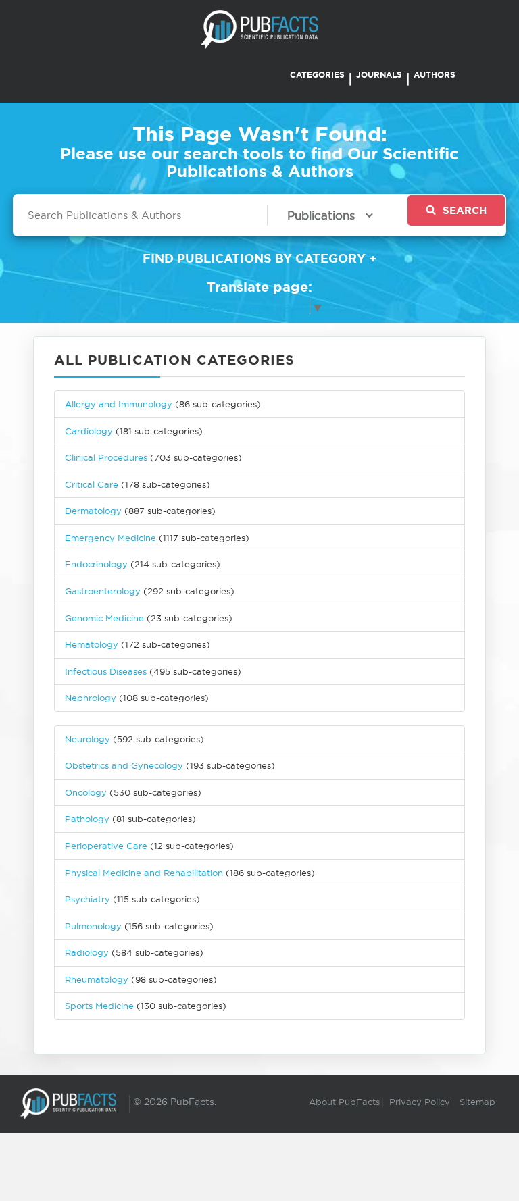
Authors (434, 74)
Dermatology (93, 510)
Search (465, 210)
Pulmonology (93, 926)
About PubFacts (344, 1101)
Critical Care (91, 484)
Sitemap (477, 1101)
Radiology (87, 952)
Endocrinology (96, 564)
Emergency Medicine (110, 537)
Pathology (87, 818)
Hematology (91, 644)
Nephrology (90, 697)
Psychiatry (87, 899)
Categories (317, 74)
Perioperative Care (106, 845)
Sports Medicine (101, 1006)
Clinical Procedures (106, 457)
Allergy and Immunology (118, 404)
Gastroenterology (103, 591)
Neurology (87, 739)
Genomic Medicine (104, 618)
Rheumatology (96, 979)
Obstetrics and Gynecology (124, 765)
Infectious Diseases (106, 671)
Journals (379, 74)
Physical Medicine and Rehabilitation (144, 872)
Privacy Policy (419, 1101)
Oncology (86, 792)
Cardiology (89, 431)
